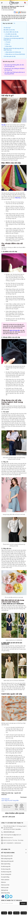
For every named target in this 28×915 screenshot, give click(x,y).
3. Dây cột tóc (8, 46)
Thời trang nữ (5, 799)
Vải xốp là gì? (7, 27)
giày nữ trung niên (15, 330)
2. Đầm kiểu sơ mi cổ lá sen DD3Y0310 (15, 54)
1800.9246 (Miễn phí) (8, 832)
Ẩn (14, 23)
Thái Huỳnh (23, 797)
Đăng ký (23, 903)
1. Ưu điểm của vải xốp (11, 34)
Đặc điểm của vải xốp (9, 29)
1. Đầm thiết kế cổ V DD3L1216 (13, 52)
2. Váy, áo (7, 44)
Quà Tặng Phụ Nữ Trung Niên (10, 800)
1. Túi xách (8, 42)
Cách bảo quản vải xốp (10, 56)
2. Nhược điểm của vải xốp (12, 36)
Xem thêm (18, 829)
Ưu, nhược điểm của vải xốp (11, 32)
